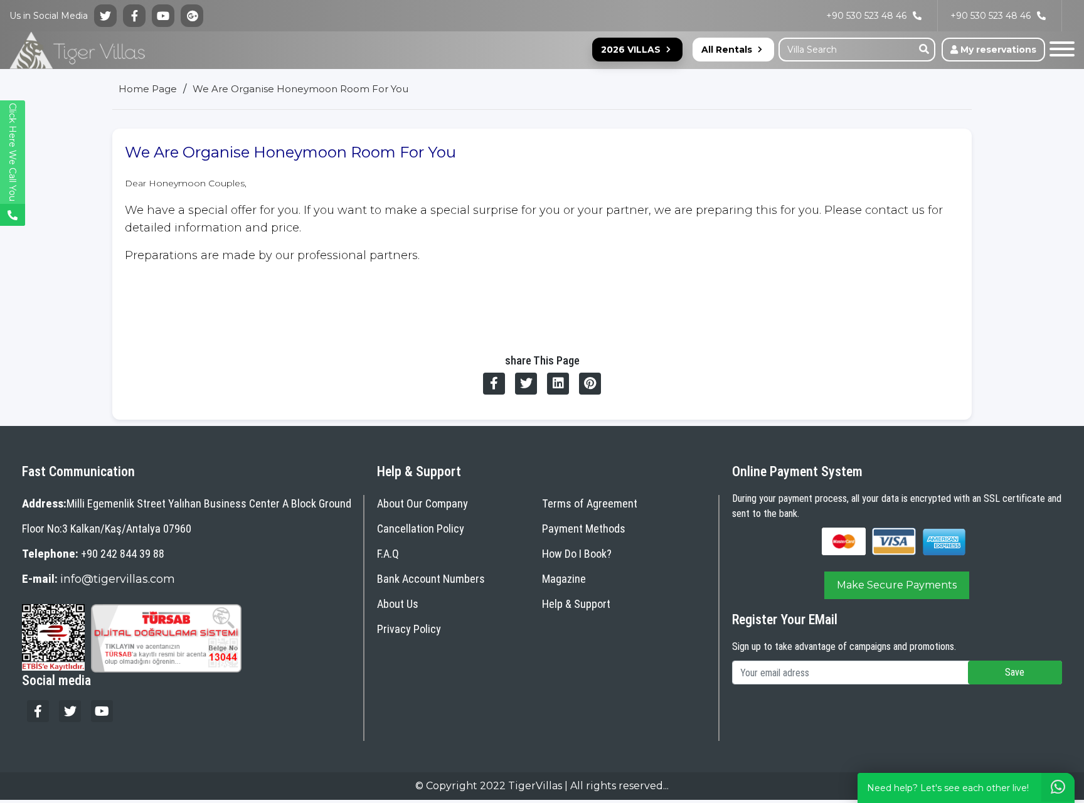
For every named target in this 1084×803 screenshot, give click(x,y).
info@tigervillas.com (117, 579)
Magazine (564, 578)
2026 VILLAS (631, 49)
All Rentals (726, 49)
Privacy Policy (409, 628)
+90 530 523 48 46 (990, 15)
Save (1014, 672)
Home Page (148, 89)
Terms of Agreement (589, 503)
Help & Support (576, 603)
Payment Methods (583, 528)
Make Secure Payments (897, 585)
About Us (397, 603)
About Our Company (422, 503)
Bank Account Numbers (431, 578)
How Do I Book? (577, 553)
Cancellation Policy (420, 528)
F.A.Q (388, 553)
